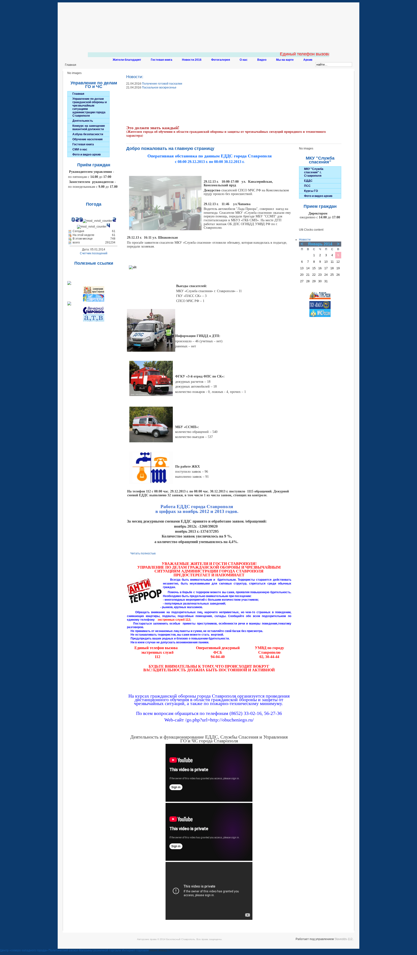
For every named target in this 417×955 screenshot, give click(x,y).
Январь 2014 (320, 244)
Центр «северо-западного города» (24, 950)
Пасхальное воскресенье (159, 87)
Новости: (134, 76)
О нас (244, 59)
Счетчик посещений (93, 253)
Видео (261, 59)
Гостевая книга (161, 59)
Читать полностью (143, 553)
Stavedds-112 (343, 939)
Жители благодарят (127, 59)
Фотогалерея (220, 59)
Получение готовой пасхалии (162, 83)
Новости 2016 (192, 59)
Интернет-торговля (135, 950)
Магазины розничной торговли (100, 950)
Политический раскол (63, 950)
